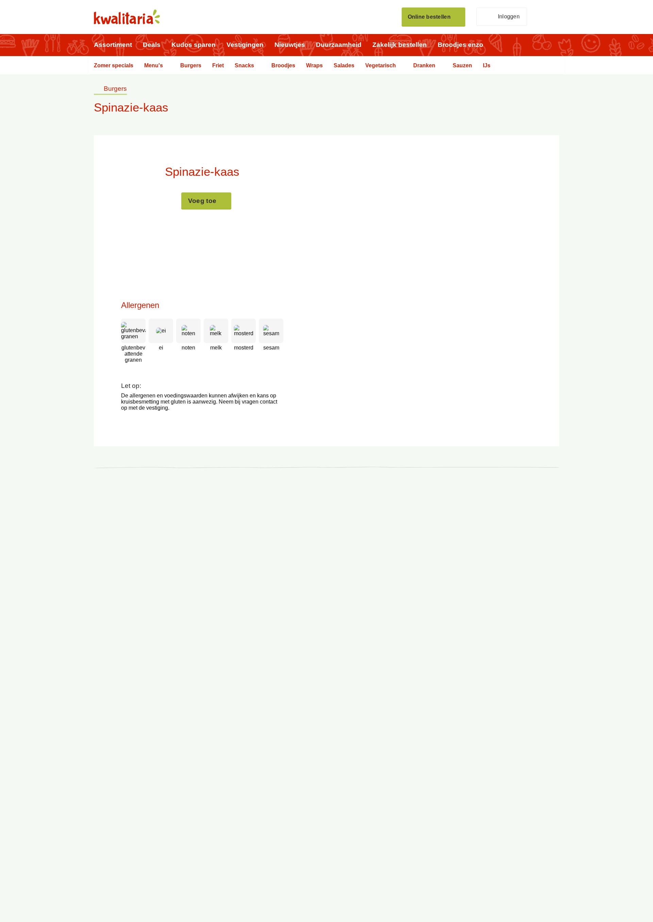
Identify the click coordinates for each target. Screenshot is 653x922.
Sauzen (462, 65)
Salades (344, 65)
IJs (486, 65)
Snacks (244, 65)
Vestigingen (245, 44)
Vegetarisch (380, 65)
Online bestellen (429, 17)
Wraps (314, 65)
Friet (218, 65)
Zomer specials (113, 65)
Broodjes (283, 65)
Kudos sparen (193, 44)
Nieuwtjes (289, 44)
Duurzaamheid (339, 44)
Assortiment (113, 44)
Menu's (153, 65)
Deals (152, 44)
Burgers (190, 65)
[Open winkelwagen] (548, 17)
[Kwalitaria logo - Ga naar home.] (127, 17)
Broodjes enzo (460, 44)
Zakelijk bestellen (399, 44)
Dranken (424, 65)
